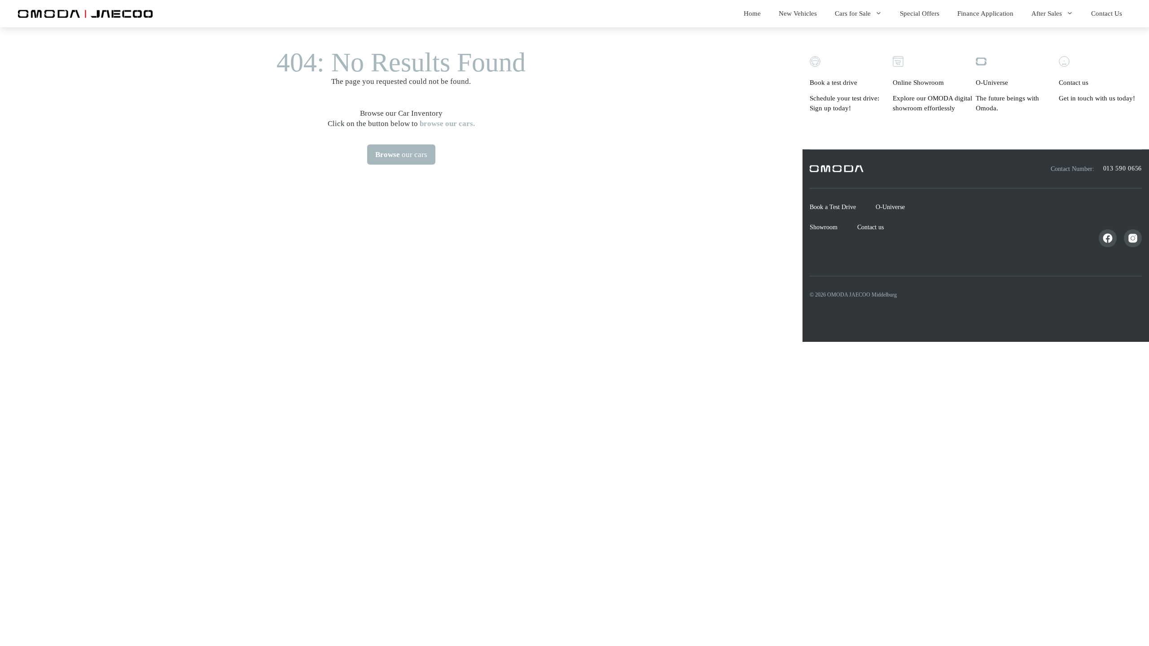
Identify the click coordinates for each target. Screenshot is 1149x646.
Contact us (870, 227)
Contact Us (1106, 13)
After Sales (1046, 13)
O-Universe (890, 207)
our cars (401, 154)
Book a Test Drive (833, 207)
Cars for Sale (853, 13)
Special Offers (919, 13)
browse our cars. (447, 123)
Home (752, 13)
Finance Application (985, 13)
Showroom (824, 227)
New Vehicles (798, 13)
